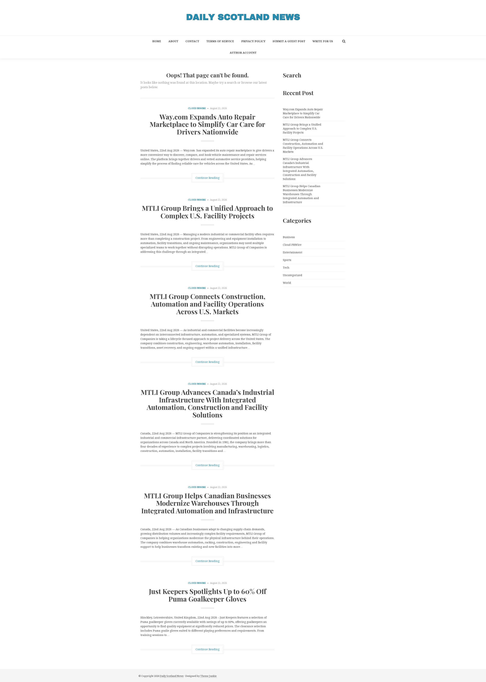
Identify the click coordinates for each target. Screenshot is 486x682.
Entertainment (292, 252)
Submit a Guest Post (289, 41)
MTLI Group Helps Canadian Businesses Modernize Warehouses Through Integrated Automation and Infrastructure (207, 503)
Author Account (243, 52)
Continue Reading (207, 177)
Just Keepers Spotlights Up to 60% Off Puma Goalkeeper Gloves (207, 595)
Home (156, 41)
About (173, 41)
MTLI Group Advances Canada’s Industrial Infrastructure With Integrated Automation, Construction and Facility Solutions (207, 403)
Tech (286, 267)
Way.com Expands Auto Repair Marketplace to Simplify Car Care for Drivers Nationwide (207, 124)
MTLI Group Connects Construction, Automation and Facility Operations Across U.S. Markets (207, 304)
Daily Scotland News (171, 676)
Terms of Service (220, 41)
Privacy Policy (253, 41)
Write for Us (322, 41)
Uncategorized (292, 275)
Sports (287, 260)
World (287, 282)
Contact (192, 41)
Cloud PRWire (197, 108)
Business (289, 237)
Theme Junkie (208, 676)
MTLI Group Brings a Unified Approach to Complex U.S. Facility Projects (207, 211)
